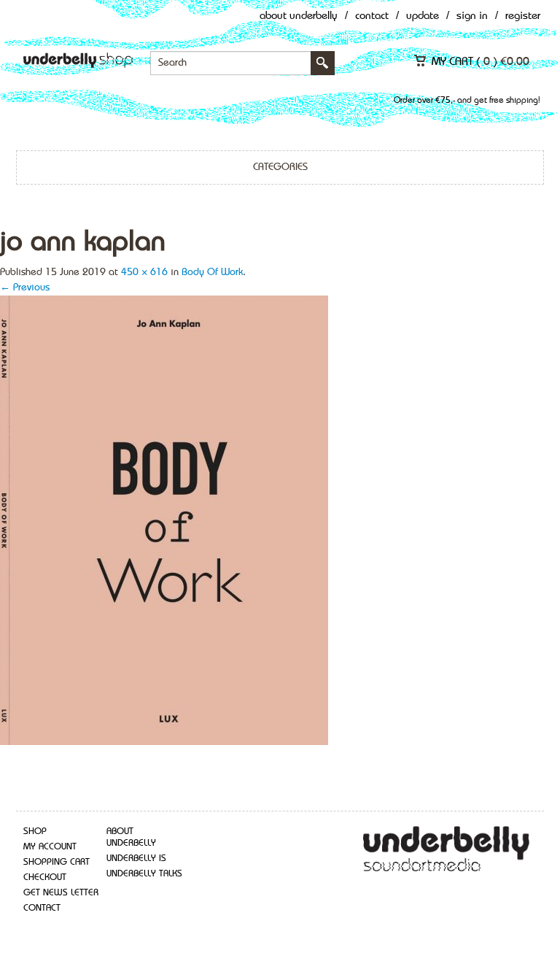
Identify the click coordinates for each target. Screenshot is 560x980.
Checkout (44, 877)
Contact (372, 16)
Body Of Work (212, 272)
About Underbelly (299, 16)
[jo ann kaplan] (164, 519)
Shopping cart (56, 862)
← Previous (25, 287)
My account (50, 847)
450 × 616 (144, 272)
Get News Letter (60, 893)
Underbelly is (136, 858)
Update (422, 16)
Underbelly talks (144, 874)
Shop (35, 831)
